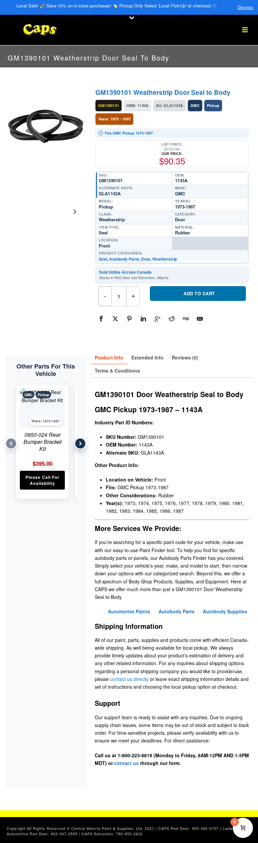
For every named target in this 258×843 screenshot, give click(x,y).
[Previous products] (11, 443)
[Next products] (80, 443)
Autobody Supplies (225, 611)
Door (145, 259)
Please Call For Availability (42, 480)
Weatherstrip (164, 259)
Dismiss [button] (245, 7)
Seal (103, 259)
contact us (126, 763)
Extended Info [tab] (147, 357)
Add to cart (199, 293)
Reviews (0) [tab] (185, 357)
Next (75, 211)
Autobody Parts (124, 259)
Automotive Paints (129, 611)
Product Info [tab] (109, 357)
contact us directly (129, 679)
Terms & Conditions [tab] (117, 370)
